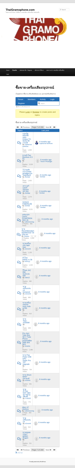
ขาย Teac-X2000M (26, 321)
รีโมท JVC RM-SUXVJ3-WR (27, 273)
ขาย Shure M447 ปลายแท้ (27, 377)
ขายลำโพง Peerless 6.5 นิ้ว (27, 157)
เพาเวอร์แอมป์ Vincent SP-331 (26, 188)
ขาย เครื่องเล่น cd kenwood (27, 289)
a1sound (28, 249)
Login (7, 74)
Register (21, 103)
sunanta (27, 346)
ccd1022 (28, 398)
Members (31, 99)
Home (7, 70)
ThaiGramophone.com (20, 10)
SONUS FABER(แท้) (27, 203)
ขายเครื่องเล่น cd (27, 420)
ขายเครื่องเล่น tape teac (27, 245)
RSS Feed (20, 452)
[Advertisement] (37, 54)
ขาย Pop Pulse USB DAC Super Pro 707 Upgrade (27, 359)
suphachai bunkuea (27, 145)
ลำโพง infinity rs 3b (27, 259)
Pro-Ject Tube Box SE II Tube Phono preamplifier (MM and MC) (27, 338)
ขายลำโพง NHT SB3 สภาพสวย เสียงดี (26, 393)
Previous (26, 127)
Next (48, 127)
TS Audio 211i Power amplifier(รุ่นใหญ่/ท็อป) (27, 172)
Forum (20, 99)
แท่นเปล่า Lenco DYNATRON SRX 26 (27, 217)
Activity (43, 99)
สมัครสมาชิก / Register (26, 70)
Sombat (27, 177)
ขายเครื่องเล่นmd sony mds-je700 (27, 305)
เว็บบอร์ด (14, 70)
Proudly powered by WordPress (37, 461)
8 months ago (44, 142)
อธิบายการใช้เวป (39, 70)
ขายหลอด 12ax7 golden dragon (27, 435)
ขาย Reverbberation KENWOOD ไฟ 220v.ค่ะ (28, 232)
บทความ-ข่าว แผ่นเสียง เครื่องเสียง (55, 70)
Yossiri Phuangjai (46, 161)
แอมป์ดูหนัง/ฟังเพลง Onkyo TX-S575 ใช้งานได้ (26, 138)
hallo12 (27, 277)
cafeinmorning (29, 222)
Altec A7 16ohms (25, 408)
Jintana (26, 236)
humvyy (27, 261)
